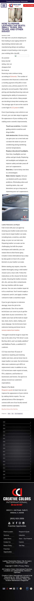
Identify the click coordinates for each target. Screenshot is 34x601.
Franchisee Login (22, 563)
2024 (4, 428)
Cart (12, 563)
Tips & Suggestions (18, 413)
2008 (4, 471)
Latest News (7, 538)
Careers (21, 542)
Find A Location (8, 531)
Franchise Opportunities (17, 526)
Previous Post (10, 409)
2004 (4, 474)
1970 (4, 477)
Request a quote (7, 390)
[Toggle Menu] (3, 5)
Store (8, 563)
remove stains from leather (10, 330)
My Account (26, 561)
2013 (4, 464)
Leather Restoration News (12, 561)
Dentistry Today (21, 579)
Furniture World (9, 579)
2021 (4, 438)
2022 (4, 435)
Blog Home (4, 409)
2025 (4, 425)
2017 (4, 451)
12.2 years (14, 107)
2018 (4, 448)
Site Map (21, 545)
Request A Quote (24, 531)
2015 (4, 458)
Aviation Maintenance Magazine (17, 580)
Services (6, 535)
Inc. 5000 (16, 577)
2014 (4, 461)
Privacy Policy (24, 566)
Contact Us (7, 542)
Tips (12, 413)
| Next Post (15, 409)
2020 (4, 441)
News (9, 413)
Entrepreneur (24, 577)
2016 (4, 454)
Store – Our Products (25, 538)
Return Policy (8, 545)
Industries (22, 535)
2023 (4, 431)
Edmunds (13, 76)
